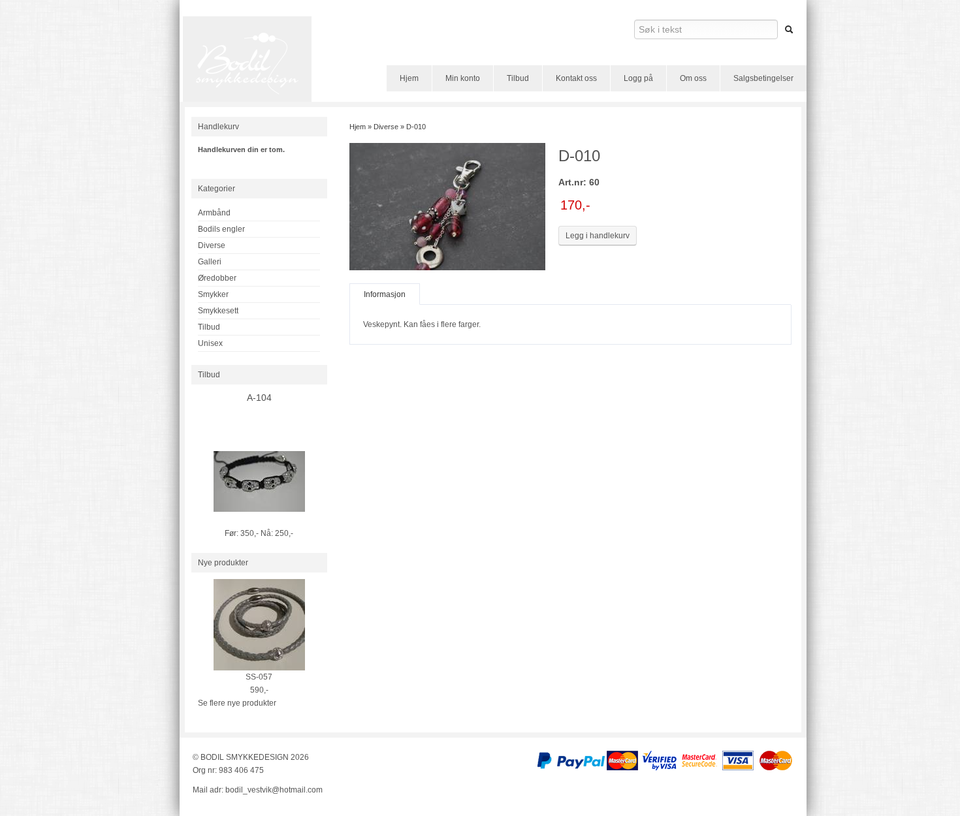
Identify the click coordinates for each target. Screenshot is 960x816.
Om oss (693, 78)
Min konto (462, 78)
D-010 (416, 127)
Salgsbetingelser (763, 78)
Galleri (209, 261)
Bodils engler (221, 229)
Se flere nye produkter (237, 703)
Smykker (213, 294)
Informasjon (385, 294)
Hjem (409, 78)
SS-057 (259, 677)
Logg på (638, 78)
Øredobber (217, 278)
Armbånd (214, 212)
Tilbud (518, 78)
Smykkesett (218, 310)
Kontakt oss (576, 78)
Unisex (210, 343)
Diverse (211, 245)
